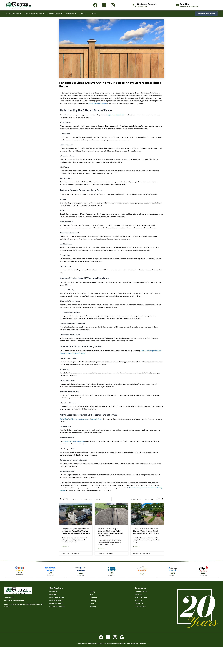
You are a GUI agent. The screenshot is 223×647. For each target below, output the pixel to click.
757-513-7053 (142, 6)
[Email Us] (177, 5)
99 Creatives (141, 643)
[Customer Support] (134, 5)
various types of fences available (113, 115)
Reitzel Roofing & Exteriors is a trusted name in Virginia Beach (81, 419)
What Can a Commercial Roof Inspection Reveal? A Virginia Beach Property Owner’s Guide (76, 531)
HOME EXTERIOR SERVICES (33, 13)
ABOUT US (83, 13)
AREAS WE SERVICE (54, 13)
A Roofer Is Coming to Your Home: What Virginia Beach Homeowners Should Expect (146, 531)
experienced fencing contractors (74, 441)
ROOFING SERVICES (12, 13)
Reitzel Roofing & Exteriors (98, 103)
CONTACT (93, 13)
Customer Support (146, 4)
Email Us (184, 4)
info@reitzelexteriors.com (189, 6)
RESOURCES (70, 13)
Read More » (65, 546)
